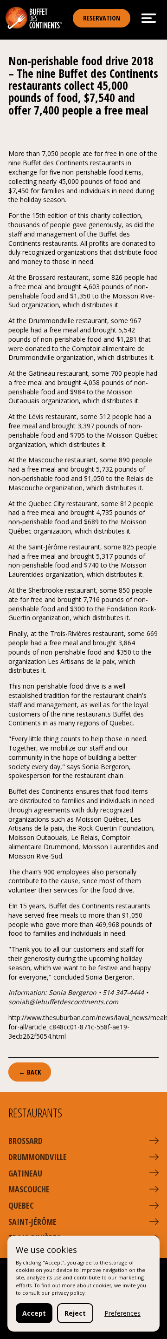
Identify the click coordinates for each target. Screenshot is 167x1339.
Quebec (21, 1205)
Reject (75, 1313)
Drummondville (37, 1157)
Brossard (25, 1140)
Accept (34, 1313)
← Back (30, 1072)
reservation (101, 18)
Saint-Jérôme (32, 1221)
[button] (154, 1141)
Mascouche (29, 1189)
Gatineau (25, 1173)
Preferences (122, 1313)
